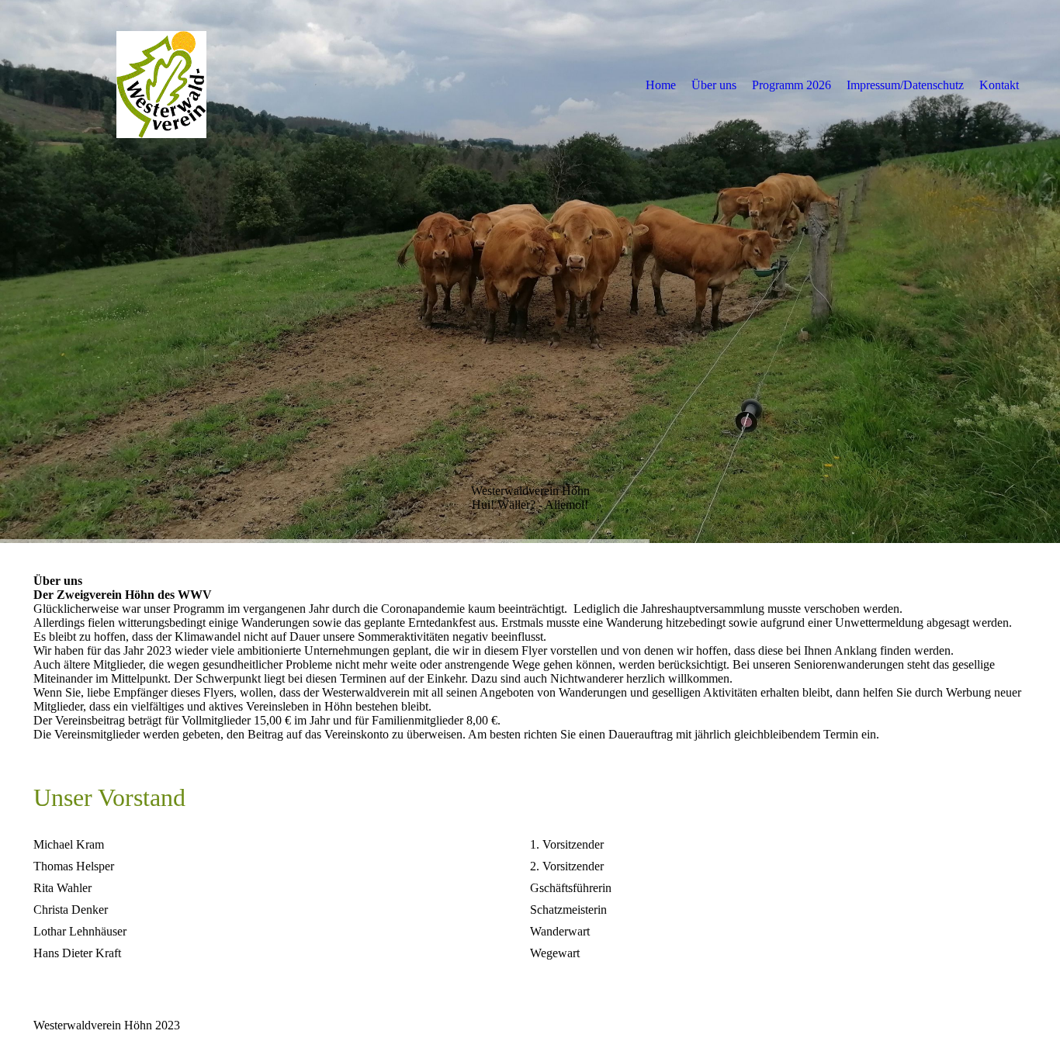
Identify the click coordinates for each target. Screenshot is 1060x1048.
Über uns (713, 85)
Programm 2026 (791, 85)
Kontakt (999, 85)
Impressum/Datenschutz (905, 85)
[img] (161, 84)
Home (661, 85)
